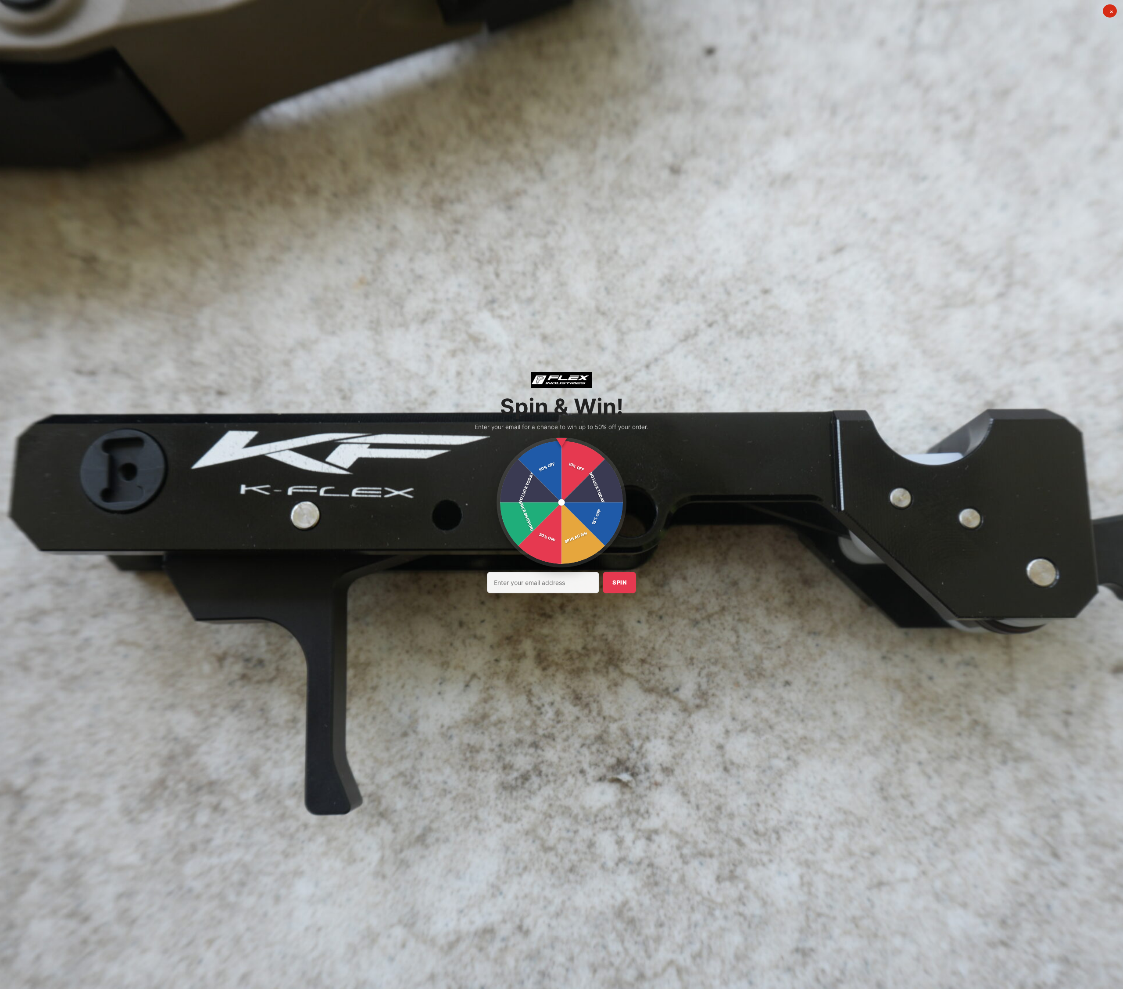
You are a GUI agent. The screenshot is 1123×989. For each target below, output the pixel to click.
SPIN (619, 582)
